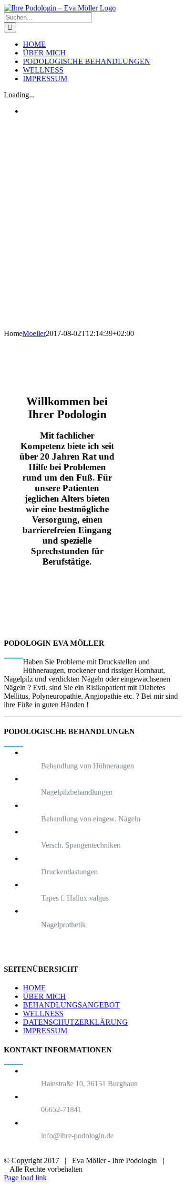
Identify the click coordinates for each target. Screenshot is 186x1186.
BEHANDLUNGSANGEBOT (71, 1005)
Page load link (25, 1178)
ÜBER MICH (44, 996)
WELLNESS (43, 1013)
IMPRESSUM (45, 1031)
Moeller (34, 333)
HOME (34, 988)
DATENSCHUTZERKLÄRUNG (75, 1022)
